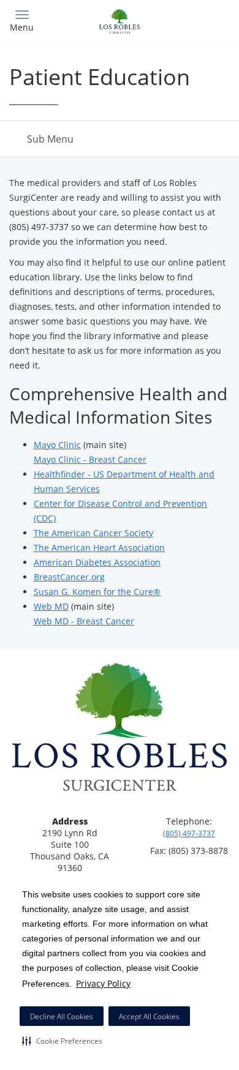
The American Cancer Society (93, 533)
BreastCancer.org (69, 577)
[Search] (202, 20)
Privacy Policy (103, 983)
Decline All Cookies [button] (61, 1016)
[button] (62, 1040)
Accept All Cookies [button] (149, 1016)
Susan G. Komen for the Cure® (97, 591)
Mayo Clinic (57, 445)
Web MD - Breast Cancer (84, 621)
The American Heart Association (99, 547)
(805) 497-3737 (189, 833)
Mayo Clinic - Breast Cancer (90, 459)
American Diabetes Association (97, 562)
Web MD (51, 606)
